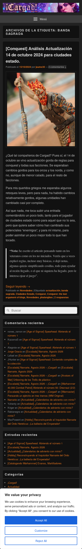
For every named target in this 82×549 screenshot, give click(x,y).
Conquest (40, 294)
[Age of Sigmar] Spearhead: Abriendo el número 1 (48, 347)
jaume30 (40, 67)
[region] (41, 518)
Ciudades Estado (25, 294)
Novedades (26, 290)
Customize (41, 530)
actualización (53, 290)
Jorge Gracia (15, 351)
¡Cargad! (12, 482)
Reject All (41, 541)
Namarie (12, 399)
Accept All (41, 520)
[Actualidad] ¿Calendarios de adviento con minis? (48, 399)
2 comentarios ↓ (57, 67)
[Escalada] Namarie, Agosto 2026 (44, 351)
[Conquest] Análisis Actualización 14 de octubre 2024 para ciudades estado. (39, 54)
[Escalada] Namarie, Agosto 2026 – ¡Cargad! (32, 367)
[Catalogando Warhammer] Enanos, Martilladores (35, 463)
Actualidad (13, 486)
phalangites (46, 297)
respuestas (61, 297)
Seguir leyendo (18, 286)
